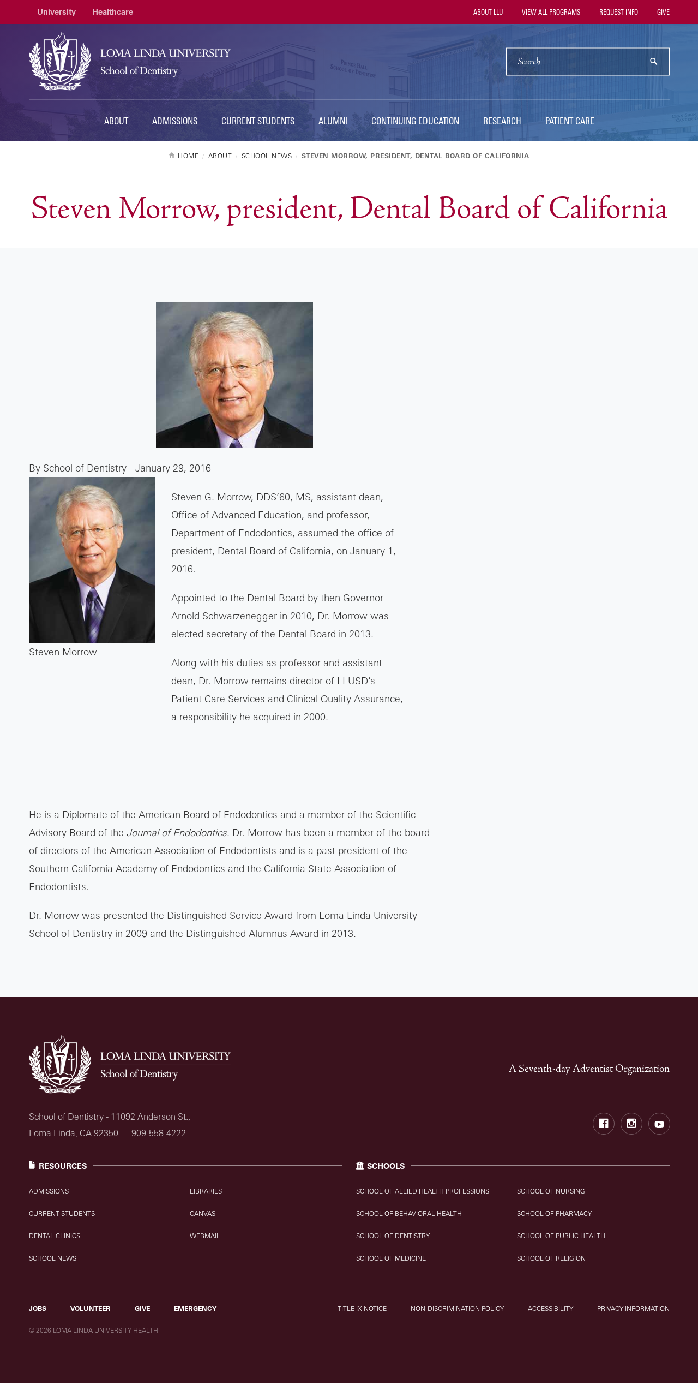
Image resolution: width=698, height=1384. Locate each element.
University (56, 11)
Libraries (206, 1191)
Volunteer (90, 1308)
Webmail (205, 1236)
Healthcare (112, 11)
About (116, 121)
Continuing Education (415, 121)
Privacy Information (633, 1308)
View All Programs (550, 12)
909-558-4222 (158, 1133)
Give (662, 12)
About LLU (487, 12)
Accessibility (550, 1308)
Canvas (202, 1213)
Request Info (618, 12)
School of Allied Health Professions (422, 1191)
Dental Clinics (54, 1236)
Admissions (174, 121)
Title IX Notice (362, 1308)
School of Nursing (551, 1191)
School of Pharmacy (554, 1213)
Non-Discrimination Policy (457, 1308)
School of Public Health (561, 1236)
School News (52, 1258)
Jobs (37, 1308)
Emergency (195, 1308)
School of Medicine (391, 1258)
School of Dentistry (393, 1236)
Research (502, 121)
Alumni (332, 121)
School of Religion (551, 1258)
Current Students (257, 121)
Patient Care (569, 121)
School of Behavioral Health (409, 1213)
